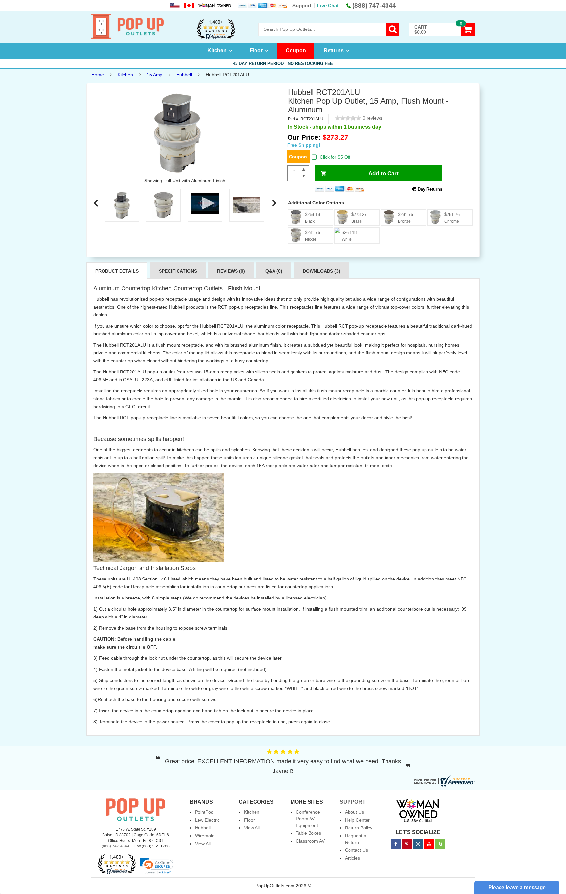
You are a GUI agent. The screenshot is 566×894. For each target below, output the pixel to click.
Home (97, 74)
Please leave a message (517, 887)
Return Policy (358, 827)
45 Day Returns (427, 189)
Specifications (178, 271)
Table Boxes (308, 833)
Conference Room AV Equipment (308, 818)
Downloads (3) (321, 271)
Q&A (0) (273, 271)
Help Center (357, 820)
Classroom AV (310, 841)
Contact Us (356, 850)
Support (301, 5)
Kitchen (217, 50)
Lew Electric (207, 820)
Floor (256, 50)
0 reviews (372, 118)
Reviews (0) (231, 271)
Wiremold (205, 835)
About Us (354, 812)
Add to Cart (383, 173)
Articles (352, 858)
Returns (334, 50)
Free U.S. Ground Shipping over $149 (283, 63)
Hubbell (184, 74)
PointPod (204, 812)
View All (203, 843)
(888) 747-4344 (115, 846)
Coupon (296, 50)
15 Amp (154, 74)
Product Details (117, 271)
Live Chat (328, 5)
